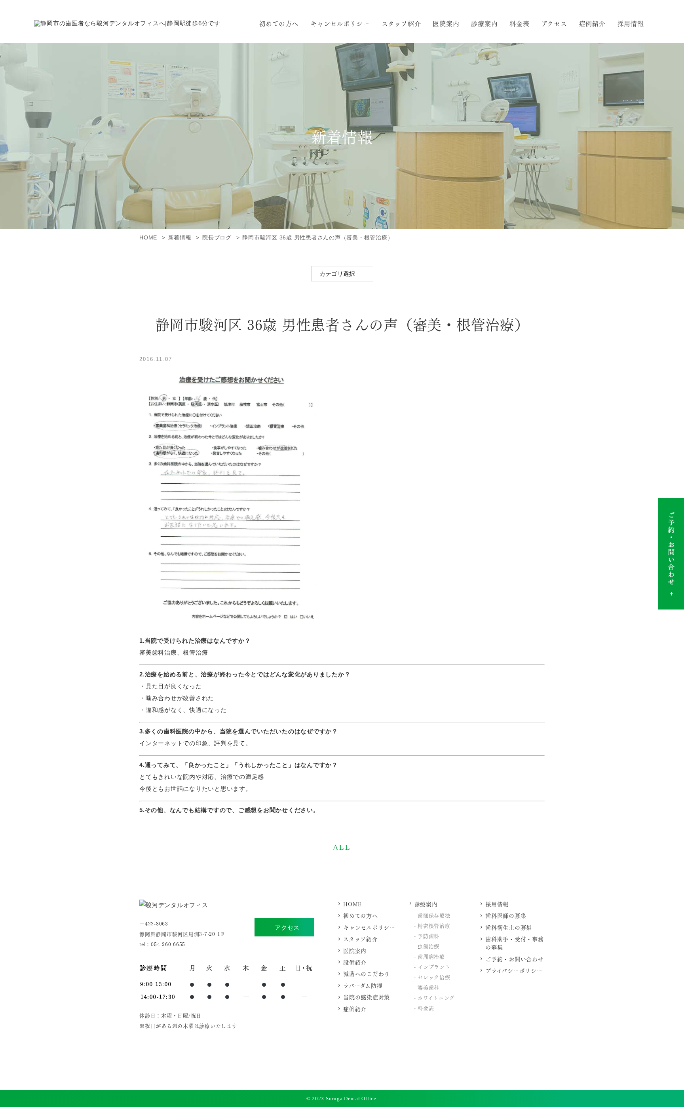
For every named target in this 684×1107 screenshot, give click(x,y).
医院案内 (446, 23)
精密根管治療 (434, 925)
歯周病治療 (431, 956)
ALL (342, 846)
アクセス (287, 927)
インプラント (434, 966)
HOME (352, 904)
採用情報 (631, 23)
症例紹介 (592, 23)
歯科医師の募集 (505, 915)
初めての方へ (279, 23)
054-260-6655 (168, 944)
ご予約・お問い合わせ (514, 959)
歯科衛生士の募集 (508, 927)
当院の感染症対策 (366, 997)
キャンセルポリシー (340, 23)
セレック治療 (434, 976)
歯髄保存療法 (434, 915)
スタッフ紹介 (401, 23)
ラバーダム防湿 (362, 985)
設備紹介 (355, 962)
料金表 (519, 23)
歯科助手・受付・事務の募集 (514, 942)
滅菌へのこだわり (366, 973)
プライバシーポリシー (514, 970)
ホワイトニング (436, 997)
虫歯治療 (428, 946)
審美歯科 (428, 987)
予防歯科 (428, 935)
